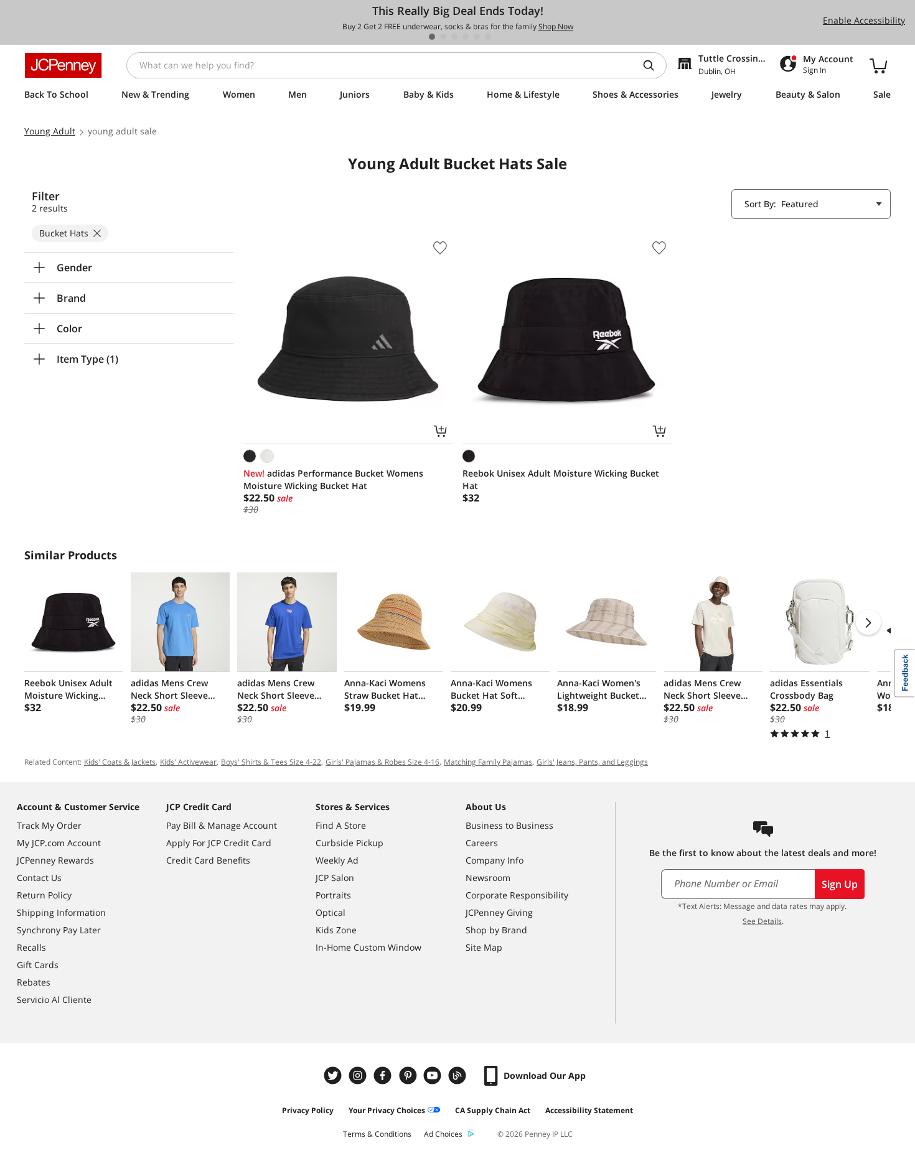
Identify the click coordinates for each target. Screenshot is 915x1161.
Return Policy (44, 895)
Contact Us (39, 878)
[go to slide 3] (454, 37)
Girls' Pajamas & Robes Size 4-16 (382, 762)
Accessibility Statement (589, 1110)
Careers (482, 843)
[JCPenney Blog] (458, 1075)
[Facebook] (384, 1075)
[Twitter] (334, 1075)
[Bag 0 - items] (878, 65)
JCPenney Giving (499, 912)
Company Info (494, 860)
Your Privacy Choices (387, 1110)
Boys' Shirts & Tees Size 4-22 (271, 762)
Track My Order (49, 825)
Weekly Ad (337, 860)
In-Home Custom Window (368, 947)
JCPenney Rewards (55, 860)
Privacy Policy (308, 1110)
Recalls (31, 947)
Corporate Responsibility (517, 895)
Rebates (33, 982)
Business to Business (509, 825)
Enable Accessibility (864, 20)
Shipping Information (61, 912)
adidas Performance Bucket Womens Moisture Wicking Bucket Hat (333, 479)
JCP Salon (335, 878)
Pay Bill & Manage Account (221, 825)
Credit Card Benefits (208, 860)
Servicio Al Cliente (54, 999)
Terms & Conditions (377, 1134)
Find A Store (341, 825)
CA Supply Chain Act (492, 1110)
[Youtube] (433, 1075)
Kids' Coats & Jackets (120, 762)
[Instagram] (359, 1075)
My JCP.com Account (59, 843)
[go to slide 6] (488, 37)
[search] (653, 65)
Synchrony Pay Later (59, 930)
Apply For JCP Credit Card (218, 843)
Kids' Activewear (188, 762)
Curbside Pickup (349, 843)
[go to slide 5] (477, 37)
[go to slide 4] (465, 37)
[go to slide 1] (432, 37)
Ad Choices (443, 1134)
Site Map (484, 947)
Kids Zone (336, 930)
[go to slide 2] (443, 37)
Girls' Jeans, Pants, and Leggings (592, 762)
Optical (330, 912)
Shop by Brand (496, 930)
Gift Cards (38, 965)
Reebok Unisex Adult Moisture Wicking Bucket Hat (560, 479)
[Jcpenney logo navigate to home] (63, 65)
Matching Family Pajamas (488, 762)
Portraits (333, 895)
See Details (762, 921)
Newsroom (488, 878)
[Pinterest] (408, 1075)
